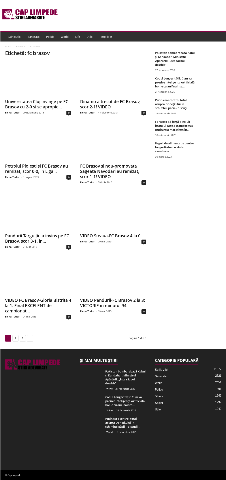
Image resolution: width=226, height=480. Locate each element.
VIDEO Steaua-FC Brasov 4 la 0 (110, 236)
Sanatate (34, 37)
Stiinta (109, 410)
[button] (219, 37)
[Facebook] (9, 452)
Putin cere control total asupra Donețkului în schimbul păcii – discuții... (172, 104)
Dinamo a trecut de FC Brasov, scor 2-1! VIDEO (110, 104)
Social (159, 402)
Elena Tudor (12, 112)
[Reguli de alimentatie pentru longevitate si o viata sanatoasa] (210, 149)
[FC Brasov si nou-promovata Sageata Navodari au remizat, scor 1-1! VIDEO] (113, 143)
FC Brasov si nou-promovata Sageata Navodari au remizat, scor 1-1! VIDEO (109, 171)
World (65, 37)
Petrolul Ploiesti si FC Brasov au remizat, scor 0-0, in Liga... (36, 168)
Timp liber (105, 37)
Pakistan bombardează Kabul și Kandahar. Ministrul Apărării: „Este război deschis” (175, 59)
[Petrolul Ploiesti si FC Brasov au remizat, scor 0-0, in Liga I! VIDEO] (38, 143)
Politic (50, 37)
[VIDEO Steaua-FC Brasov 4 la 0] (113, 213)
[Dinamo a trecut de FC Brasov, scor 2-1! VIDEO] (113, 78)
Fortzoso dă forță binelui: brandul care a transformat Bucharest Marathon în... (174, 126)
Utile (89, 37)
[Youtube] (27, 452)
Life (77, 37)
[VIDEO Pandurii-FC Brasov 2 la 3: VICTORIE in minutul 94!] (113, 277)
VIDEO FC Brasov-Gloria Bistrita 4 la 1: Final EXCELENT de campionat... (38, 305)
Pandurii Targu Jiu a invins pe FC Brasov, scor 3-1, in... (37, 238)
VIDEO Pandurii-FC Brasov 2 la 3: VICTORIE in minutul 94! (112, 302)
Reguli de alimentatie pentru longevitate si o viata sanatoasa (174, 147)
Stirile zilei (14, 37)
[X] (18, 452)
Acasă (8, 46)
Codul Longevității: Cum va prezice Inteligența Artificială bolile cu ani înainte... (175, 82)
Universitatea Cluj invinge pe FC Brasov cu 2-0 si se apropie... (36, 104)
